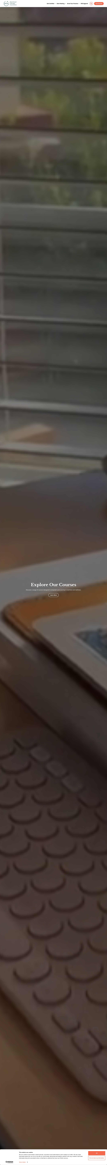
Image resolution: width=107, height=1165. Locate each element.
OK (97, 1153)
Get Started (99, 3)
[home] (10, 3)
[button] (51, 3)
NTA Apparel (84, 3)
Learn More (53, 595)
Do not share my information (96, 1158)
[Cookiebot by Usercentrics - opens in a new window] (9, 1162)
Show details (22, 1162)
